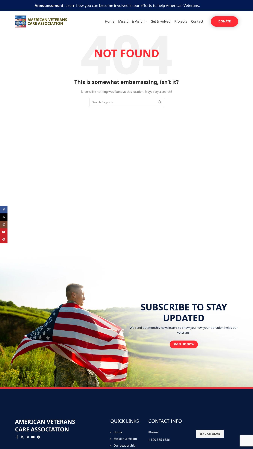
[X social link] (22, 437)
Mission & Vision (125, 439)
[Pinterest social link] (38, 437)
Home (117, 432)
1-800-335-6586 (159, 440)
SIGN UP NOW (183, 344)
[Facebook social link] (17, 437)
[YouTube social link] (33, 437)
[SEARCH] (159, 102)
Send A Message (210, 433)
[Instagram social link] (27, 437)
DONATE (224, 21)
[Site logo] (41, 21)
